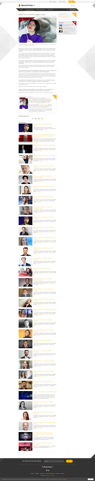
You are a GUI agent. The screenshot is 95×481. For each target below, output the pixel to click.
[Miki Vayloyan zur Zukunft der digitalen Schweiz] (25, 405)
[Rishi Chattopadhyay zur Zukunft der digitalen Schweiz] (25, 282)
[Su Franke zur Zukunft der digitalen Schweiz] (25, 271)
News (21, 9)
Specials (61, 1)
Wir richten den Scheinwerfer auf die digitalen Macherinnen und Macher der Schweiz (43, 434)
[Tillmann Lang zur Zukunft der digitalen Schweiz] (25, 251)
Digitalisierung (54, 16)
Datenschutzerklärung (50, 473)
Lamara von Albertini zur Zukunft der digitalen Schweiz (42, 176)
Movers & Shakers (41, 9)
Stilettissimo (33, 102)
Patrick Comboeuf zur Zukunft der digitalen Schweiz (44, 146)
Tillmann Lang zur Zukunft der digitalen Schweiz (43, 248)
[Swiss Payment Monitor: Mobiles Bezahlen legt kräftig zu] (60, 28)
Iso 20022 (71, 1)
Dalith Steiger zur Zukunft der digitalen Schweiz (43, 197)
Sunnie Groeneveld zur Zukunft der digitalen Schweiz (44, 310)
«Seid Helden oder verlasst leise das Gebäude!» (42, 443)
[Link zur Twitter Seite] (72, 5)
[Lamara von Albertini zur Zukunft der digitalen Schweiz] (25, 179)
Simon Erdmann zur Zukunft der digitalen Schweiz (43, 228)
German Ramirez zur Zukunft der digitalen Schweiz (44, 300)
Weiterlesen (46, 129)
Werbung (62, 473)
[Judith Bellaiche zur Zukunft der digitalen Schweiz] (25, 415)
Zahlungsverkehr (29, 9)
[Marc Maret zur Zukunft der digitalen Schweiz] (25, 261)
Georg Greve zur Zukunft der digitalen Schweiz (43, 166)
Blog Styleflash (48, 102)
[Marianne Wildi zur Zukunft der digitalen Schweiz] (25, 292)
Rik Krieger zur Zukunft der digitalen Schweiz (42, 351)
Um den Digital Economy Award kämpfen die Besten (45, 392)
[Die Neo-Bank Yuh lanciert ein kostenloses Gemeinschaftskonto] (60, 31)
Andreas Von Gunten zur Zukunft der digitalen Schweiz (42, 207)
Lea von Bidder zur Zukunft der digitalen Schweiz (43, 187)
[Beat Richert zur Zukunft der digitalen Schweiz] (25, 384)
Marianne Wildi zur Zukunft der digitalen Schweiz (43, 289)
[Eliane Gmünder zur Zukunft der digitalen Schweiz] (25, 374)
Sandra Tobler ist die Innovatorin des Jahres (42, 124)
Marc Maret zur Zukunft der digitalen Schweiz (42, 258)
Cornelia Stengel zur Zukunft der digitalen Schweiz (44, 238)
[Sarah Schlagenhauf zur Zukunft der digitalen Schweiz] (25, 159)
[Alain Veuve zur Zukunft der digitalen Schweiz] (25, 343)
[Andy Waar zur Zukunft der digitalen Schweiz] (25, 323)
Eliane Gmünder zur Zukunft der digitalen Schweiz (43, 371)
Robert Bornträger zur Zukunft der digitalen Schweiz (44, 423)
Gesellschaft (41, 16)
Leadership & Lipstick (43, 104)
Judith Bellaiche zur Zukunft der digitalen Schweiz (43, 412)
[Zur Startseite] (47, 466)
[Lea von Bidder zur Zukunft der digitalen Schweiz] (25, 189)
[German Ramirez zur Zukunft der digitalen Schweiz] (25, 302)
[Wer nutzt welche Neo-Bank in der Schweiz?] (60, 25)
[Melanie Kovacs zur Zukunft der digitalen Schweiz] (25, 364)
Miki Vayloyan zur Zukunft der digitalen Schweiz (43, 402)
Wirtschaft (36, 16)
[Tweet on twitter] (36, 118)
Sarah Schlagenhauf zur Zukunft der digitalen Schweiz (44, 156)
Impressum (42, 473)
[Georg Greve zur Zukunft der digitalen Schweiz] (25, 169)
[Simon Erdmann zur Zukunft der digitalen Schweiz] (25, 230)
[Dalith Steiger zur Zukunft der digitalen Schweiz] (25, 200)
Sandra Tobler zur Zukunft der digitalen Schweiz (43, 217)
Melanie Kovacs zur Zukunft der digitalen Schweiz (43, 361)
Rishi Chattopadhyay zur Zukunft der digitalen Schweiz (42, 279)
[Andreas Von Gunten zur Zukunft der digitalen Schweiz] (25, 210)
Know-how (50, 9)
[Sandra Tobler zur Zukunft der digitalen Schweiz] (25, 220)
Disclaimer (57, 473)
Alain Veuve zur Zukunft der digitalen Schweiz (42, 341)
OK (90, 479)
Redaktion (37, 473)
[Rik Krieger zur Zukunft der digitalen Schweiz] (25, 354)
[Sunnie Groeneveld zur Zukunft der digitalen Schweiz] (25, 313)
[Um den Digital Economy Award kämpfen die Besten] (25, 395)
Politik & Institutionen (47, 16)
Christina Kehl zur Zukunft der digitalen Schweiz (43, 330)
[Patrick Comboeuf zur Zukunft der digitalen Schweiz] (25, 148)
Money (51, 1)
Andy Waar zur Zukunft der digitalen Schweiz (42, 320)
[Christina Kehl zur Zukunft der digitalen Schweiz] (25, 333)
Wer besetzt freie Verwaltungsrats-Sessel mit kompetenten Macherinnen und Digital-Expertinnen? (44, 136)
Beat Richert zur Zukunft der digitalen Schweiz (43, 382)
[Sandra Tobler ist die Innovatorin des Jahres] (25, 127)
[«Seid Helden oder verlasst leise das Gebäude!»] (25, 446)
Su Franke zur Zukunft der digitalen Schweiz (42, 269)
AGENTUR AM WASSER (51, 475)
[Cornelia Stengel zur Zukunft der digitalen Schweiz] (25, 241)
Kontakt (32, 473)
